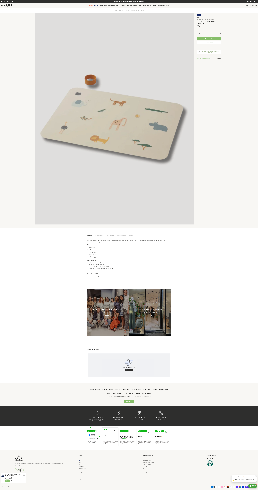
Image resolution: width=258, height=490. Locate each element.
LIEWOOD (198, 17)
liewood (121, 10)
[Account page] (250, 5)
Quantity (199, 33)
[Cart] (252, 5)
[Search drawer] (247, 5)
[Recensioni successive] (170, 437)
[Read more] (108, 312)
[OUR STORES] (118, 416)
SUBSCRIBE (129, 401)
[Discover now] (150, 312)
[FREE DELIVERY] (97, 416)
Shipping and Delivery (121, 235)
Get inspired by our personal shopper (210, 51)
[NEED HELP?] (161, 416)
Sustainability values (99, 235)
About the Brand (110, 235)
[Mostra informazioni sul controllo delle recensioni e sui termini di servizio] (97, 438)
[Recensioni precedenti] (99, 437)
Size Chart (131, 235)
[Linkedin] (12, 1)
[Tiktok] (10, 1)
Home (115, 10)
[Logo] (7, 5)
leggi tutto (125, 438)
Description (89, 235)
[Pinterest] (7, 1)
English (249, 1)
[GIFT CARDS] (140, 416)
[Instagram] (2, 1)
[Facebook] (4, 1)
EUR (254, 1)
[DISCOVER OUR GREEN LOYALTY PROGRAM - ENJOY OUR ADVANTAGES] (129, 1)
